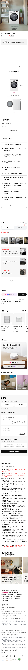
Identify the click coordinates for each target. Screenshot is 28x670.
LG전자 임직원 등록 (18, 594)
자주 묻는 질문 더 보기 (14, 206)
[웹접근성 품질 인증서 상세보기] (19, 659)
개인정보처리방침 (4, 592)
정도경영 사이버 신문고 (15, 598)
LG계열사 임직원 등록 (5, 596)
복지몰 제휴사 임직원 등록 (16, 596)
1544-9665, (20, 615)
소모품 (18, 66)
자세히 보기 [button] (15, 412)
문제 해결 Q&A (7, 404)
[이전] (12, 29)
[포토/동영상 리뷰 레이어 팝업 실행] (4, 240)
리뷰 (7, 66)
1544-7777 (6, 616)
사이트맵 (3, 590)
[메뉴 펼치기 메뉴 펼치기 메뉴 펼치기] (26, 66)
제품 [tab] (8, 227)
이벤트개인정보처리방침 (13, 592)
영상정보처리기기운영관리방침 (7, 594)
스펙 (2, 66)
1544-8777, (16, 618)
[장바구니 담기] (11, 323)
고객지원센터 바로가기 (14, 451)
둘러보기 (16, 362)
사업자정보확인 (4, 632)
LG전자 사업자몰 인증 (5, 598)
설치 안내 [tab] (15, 466)
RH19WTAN (5, 35)
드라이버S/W (20, 404)
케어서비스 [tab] (20, 227)
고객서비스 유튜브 (5, 650)
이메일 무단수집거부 (14, 590)
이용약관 (7, 590)
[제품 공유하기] (26, 34)
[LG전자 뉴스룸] (14, 656)
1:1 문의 (2, 609)
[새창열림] (2, 656)
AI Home (24, 66)
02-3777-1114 (12, 607)
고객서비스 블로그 (13, 650)
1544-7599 (18, 613)
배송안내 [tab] (3, 466)
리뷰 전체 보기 (13, 281)
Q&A (13, 66)
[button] (19, 1)
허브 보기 (17, 366)
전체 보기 (24, 310)
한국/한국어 (4, 652)
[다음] (15, 29)
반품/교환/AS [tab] (9, 466)
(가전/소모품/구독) (19, 611)
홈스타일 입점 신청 (5, 600)
